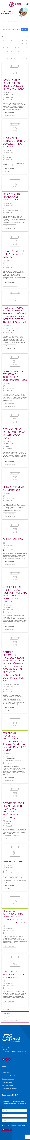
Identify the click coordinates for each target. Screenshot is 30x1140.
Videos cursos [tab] (6, 1013)
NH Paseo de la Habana (12, 210)
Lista (17, 29)
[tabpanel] (15, 515)
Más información (9, 112)
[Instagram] (9, 1059)
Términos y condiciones (8, 1079)
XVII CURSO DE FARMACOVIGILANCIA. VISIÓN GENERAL (13, 974)
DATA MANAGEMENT (13, 861)
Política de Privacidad (7, 1085)
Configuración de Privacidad (9, 1088)
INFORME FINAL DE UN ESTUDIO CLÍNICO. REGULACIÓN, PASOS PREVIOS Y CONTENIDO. (14, 84)
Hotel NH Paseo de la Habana (13, 761)
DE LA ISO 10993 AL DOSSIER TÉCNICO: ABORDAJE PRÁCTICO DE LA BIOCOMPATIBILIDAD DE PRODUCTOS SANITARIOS (15, 594)
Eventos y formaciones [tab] (8, 21)
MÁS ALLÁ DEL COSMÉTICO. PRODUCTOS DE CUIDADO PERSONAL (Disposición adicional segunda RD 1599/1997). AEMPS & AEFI (15, 741)
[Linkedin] (6, 1059)
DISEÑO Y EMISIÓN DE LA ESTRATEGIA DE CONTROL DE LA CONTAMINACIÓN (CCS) (15, 375)
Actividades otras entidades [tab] (10, 1021)
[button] (3, 4)
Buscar (24, 29)
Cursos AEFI (9, 99)
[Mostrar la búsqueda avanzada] (13, 29)
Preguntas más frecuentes (9, 1076)
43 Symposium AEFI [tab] (8, 1017)
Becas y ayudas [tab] (6, 1009)
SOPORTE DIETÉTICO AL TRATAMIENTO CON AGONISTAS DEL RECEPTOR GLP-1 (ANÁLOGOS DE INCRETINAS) (14, 810)
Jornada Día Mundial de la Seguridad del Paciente (13, 254)
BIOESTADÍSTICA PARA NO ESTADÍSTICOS (13, 488)
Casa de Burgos (10, 157)
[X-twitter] (3, 1059)
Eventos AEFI (9, 448)
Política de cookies (7, 1082)
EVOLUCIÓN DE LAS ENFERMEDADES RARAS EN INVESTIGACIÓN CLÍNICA (14, 433)
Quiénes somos (6, 1072)
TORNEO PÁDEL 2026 (13, 539)
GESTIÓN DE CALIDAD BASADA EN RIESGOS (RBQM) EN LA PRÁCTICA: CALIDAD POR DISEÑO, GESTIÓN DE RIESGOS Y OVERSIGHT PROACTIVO (15, 315)
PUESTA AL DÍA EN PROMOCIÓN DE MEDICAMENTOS (11, 196)
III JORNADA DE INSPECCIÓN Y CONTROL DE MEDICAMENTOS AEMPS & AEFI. (14, 142)
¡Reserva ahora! (11, 115)
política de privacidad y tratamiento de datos (16, 1125)
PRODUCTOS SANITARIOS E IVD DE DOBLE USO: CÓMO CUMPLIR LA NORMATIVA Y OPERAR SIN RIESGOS (14, 916)
